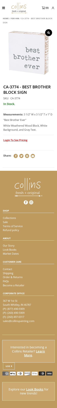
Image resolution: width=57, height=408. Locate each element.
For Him (15, 18)
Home (6, 18)
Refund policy (11, 230)
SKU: (6, 98)
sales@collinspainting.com (18, 321)
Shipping (8, 273)
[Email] (33, 156)
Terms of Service (13, 226)
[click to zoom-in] (48, 32)
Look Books (9, 249)
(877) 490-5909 (16, 309)
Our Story (8, 245)
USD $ (9, 366)
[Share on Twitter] (21, 156)
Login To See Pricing (15, 140)
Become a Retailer (13, 285)
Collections (9, 218)
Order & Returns (13, 277)
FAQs (6, 281)
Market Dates (11, 253)
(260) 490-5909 (16, 313)
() (47, 7)
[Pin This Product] (27, 156)
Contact (7, 269)
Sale (5, 222)
